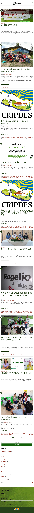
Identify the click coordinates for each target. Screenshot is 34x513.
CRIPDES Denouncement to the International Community (14, 122)
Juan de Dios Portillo (22, 312)
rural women (5, 434)
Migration (2, 466)
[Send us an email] (8, 490)
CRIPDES (7, 138)
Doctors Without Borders (25, 311)
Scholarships (2, 476)
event (31, 176)
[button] (1, 3)
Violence (12, 313)
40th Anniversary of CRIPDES (9, 25)
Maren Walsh (11, 74)
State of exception (17, 227)
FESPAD (2, 312)
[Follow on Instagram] (4, 490)
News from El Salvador (15, 177)
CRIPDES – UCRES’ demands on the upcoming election (17, 248)
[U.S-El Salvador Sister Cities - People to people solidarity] (17, 3)
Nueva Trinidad (18, 354)
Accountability (4, 138)
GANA (10, 312)
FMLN (4, 312)
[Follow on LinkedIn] (5, 490)
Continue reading (4, 134)
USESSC (6, 87)
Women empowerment (9, 434)
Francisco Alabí (7, 312)
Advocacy (1, 119)
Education (7, 119)
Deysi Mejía (27, 433)
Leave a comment (31, 87)
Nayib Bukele (28, 138)
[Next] (21, 437)
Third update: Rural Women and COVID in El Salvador (16, 373)
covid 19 (23, 433)
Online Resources (14, 119)
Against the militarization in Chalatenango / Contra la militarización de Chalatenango (17, 338)
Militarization (4, 354)
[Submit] (32, 482)
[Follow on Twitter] (2, 490)
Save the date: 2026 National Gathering (7, 499)
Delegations (2, 456)
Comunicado (16, 226)
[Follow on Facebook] (1, 490)
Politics (16, 119)
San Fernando (22, 354)
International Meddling (4, 464)
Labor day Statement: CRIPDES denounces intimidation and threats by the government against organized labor (17, 212)
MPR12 (4, 313)
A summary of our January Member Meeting (13, 162)
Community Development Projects (7, 433)
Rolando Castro (7, 227)
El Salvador (10, 138)
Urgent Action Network (4, 479)
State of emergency (12, 227)
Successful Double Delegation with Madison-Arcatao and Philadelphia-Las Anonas (16, 70)
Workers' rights (24, 227)
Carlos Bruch (12, 226)
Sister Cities (4, 23)
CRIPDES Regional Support (4, 119)
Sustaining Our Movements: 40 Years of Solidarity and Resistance (11, 501)
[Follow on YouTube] (7, 490)
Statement (21, 227)
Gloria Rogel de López (13, 312)
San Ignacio (25, 354)
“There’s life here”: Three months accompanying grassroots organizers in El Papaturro (14, 504)
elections (29, 176)
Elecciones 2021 (30, 311)
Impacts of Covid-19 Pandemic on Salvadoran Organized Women (14, 418)
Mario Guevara (12, 300)
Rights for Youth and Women (3, 247)
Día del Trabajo (23, 226)
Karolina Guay (27, 312)
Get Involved (2, 23)
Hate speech (18, 312)
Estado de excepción (27, 226)
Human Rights (12, 119)
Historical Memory (3, 87)
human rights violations (23, 138)
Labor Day (3, 227)
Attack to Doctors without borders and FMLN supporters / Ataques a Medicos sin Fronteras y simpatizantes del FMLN (17, 295)
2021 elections (13, 311)
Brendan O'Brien (17, 311)
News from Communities (5, 336)
